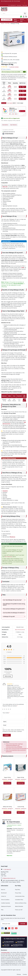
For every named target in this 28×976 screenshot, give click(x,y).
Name (4, 721)
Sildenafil (18, 120)
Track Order (24, 5)
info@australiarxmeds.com (8, 878)
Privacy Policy (18, 892)
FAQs (2, 909)
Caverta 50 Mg (20, 806)
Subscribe (22, 923)
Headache (5, 491)
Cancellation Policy (19, 899)
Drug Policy (17, 889)
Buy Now (24, 400)
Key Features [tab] (13, 124)
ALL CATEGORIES (6, 19)
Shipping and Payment (6, 906)
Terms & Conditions (5, 899)
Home (2, 23)
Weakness (12, 537)
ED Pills (7, 23)
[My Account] (24, 16)
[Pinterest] (12, 929)
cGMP (22, 267)
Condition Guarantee (5, 903)
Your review (6, 712)
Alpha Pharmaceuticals (20, 629)
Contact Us (3, 896)
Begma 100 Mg (20, 777)
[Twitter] (6, 929)
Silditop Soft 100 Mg (7, 806)
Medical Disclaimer (19, 906)
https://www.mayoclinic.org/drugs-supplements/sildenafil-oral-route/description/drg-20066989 (14, 745)
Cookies (25, 974)
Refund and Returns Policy (20, 903)
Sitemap (19, 974)
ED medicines (8, 556)
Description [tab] (5, 124)
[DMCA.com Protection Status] (5, 933)
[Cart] (26, 16)
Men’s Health (15, 20)
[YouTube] (16, 929)
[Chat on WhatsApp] (21, 16)
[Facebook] (2, 929)
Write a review (8, 676)
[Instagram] (9, 929)
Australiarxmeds (5, 952)
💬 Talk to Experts (5, 69)
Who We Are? (4, 892)
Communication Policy (19, 896)
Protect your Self (18, 909)
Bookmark (19, 5)
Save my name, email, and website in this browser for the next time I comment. (13, 730)
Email (4, 725)
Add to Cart (7, 783)
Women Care (22, 20)
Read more (9, 855)
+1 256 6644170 (12, 5)
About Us (3, 889)
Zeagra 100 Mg (7, 777)
